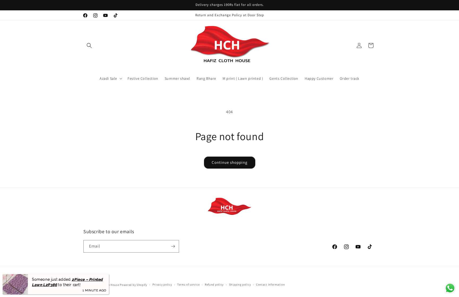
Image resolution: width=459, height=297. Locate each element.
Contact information (270, 284)
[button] (89, 45)
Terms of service (188, 284)
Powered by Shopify (133, 285)
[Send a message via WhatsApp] (450, 288)
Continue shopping (230, 162)
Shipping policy (240, 284)
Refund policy (214, 284)
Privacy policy (162, 284)
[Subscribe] (173, 246)
